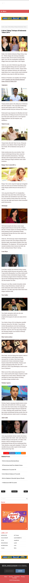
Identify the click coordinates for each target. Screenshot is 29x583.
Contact (11, 576)
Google (6, 453)
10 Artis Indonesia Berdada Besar (10, 461)
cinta (15, 545)
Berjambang (16, 580)
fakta (15, 548)
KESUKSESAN (4, 543)
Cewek (2, 548)
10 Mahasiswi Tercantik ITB (9, 469)
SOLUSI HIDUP (4, 537)
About (5, 576)
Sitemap (14, 578)
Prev (3, 491)
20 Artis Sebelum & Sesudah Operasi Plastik (13, 478)
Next (26, 491)
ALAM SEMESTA (18, 537)
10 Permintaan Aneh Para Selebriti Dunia (12, 465)
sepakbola (16, 540)
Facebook (12, 453)
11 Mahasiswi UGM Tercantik (9, 482)
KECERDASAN (4, 545)
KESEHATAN (4, 535)
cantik (15, 543)
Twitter (18, 453)
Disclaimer (17, 576)
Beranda (14, 491)
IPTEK (2, 540)
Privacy (23, 576)
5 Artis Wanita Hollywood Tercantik (11, 474)
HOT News (16, 535)
